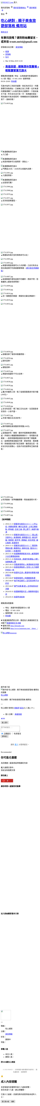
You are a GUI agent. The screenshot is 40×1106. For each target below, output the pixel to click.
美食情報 (19, 47)
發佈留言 (5, 736)
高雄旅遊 (18, 714)
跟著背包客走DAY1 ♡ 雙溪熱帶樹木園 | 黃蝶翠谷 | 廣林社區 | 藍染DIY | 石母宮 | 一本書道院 (21, 548)
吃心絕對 (4, 695)
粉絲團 (14, 81)
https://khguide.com (17, 626)
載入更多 (5, 722)
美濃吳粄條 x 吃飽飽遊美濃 (24, 578)
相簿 (7, 52)
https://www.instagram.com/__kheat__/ (24, 628)
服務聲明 (24, 1072)
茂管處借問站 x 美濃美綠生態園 (26, 564)
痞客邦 (17, 708)
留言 (22, 708)
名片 (7, 57)
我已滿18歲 (5, 1101)
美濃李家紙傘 (19, 597)
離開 (12, 1101)
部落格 (8, 54)
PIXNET (10, 1069)
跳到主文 (4, 32)
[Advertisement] (20, 127)
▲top (3, 718)
